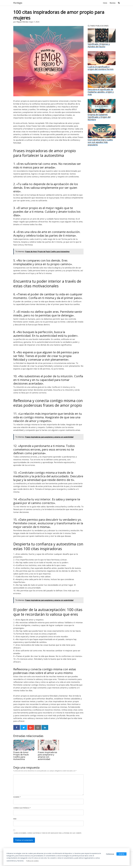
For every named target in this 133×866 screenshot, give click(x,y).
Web (14, 819)
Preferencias (110, 854)
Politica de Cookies (32, 861)
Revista (112, 3)
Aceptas (121, 854)
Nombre (17, 797)
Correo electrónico (22, 808)
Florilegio (17, 3)
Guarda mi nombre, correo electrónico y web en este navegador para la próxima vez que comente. (48, 833)
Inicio (105, 3)
